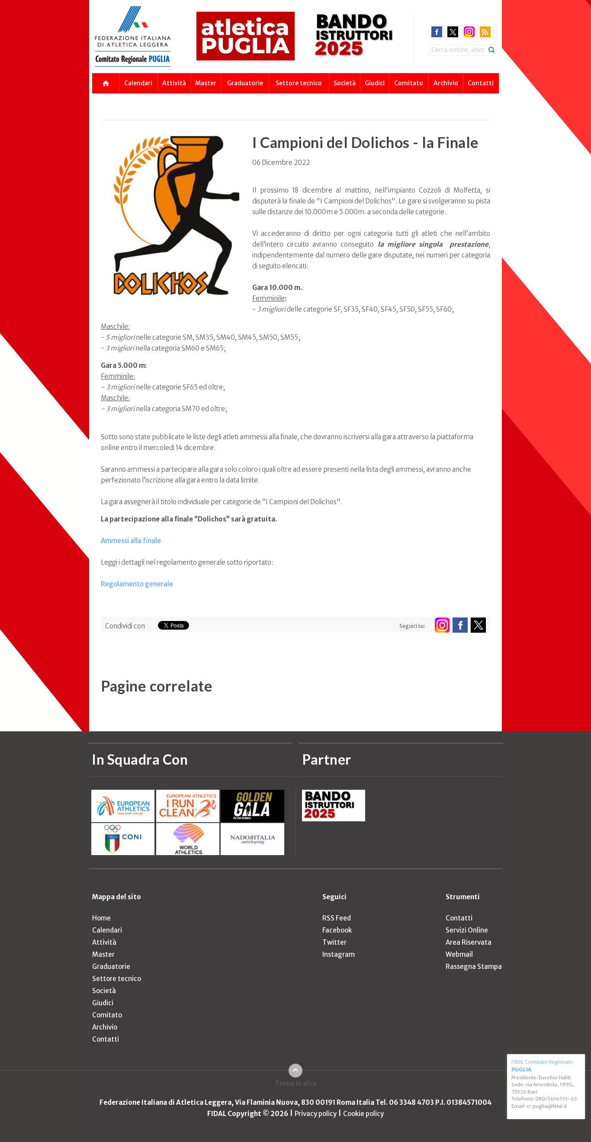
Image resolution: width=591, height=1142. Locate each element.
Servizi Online (467, 930)
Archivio (446, 83)
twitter (452, 31)
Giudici (375, 83)
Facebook (337, 930)
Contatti (481, 83)
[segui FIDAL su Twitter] (478, 625)
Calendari (138, 83)
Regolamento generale (137, 584)
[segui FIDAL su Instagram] (442, 625)
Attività (174, 83)
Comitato (408, 83)
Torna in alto (296, 1083)
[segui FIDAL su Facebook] (460, 625)
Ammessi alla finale (131, 541)
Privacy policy (316, 1114)
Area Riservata (468, 942)
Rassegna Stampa (474, 966)
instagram (469, 31)
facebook (436, 31)
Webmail (459, 954)
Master (205, 83)
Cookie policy (363, 1114)
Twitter (334, 942)
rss (485, 31)
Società (345, 83)
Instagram (338, 954)
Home (101, 918)
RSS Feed (336, 918)
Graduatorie (245, 83)
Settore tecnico (299, 83)
